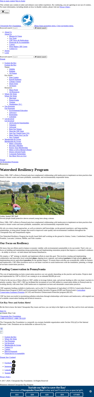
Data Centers (14, 77)
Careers (12, 44)
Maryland (12, 98)
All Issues (12, 86)
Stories (7, 51)
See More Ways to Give (17, 156)
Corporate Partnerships (17, 154)
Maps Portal (13, 90)
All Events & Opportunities (19, 123)
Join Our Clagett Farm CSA (19, 133)
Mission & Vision (15, 36)
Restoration (13, 115)
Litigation (12, 117)
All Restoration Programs (9, 162)
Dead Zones (13, 84)
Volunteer (12, 125)
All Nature (13, 73)
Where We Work (11, 96)
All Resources (14, 92)
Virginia (12, 102)
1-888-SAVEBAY (7, 318)
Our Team (13, 38)
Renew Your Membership (18, 148)
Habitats (12, 71)
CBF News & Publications (19, 40)
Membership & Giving (13, 141)
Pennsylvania (14, 100)
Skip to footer (20, 1)
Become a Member (16, 146)
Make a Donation (15, 143)
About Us (8, 34)
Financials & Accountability (19, 42)
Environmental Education (18, 110)
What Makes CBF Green (18, 47)
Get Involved (9, 121)
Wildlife (12, 69)
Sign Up (3, 311)
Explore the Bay (10, 65)
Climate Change (15, 82)
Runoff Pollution (15, 79)
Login (7, 53)
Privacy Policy (65, 7)
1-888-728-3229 (20, 318)
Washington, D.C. (15, 104)
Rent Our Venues (15, 129)
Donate (2, 59)
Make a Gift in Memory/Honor (20, 150)
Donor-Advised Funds (17, 152)
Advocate (12, 127)
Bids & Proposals (11, 351)
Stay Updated (14, 137)
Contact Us (13, 49)
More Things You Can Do (18, 135)
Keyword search (6, 28)
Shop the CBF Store (16, 131)
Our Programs (10, 108)
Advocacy (13, 113)
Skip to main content (7, 1)
